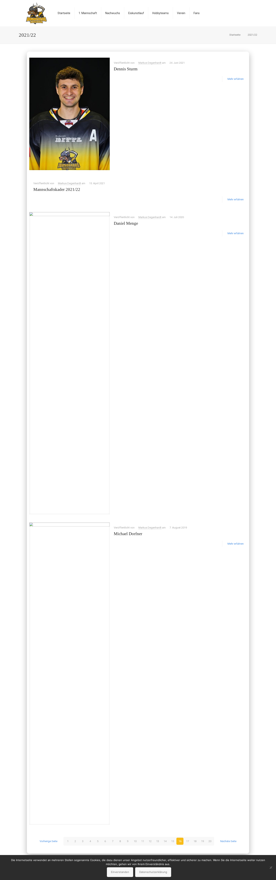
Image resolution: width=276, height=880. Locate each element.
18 (195, 841)
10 (135, 841)
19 (202, 841)
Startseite (234, 34)
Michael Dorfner (128, 533)
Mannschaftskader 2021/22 (56, 189)
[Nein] (271, 867)
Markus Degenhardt (149, 62)
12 (150, 841)
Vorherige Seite (48, 841)
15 (172, 841)
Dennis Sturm (125, 69)
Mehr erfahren (236, 78)
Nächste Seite (228, 841)
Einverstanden (120, 872)
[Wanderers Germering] (36, 13)
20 (210, 841)
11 (142, 841)
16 (180, 841)
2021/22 (252, 34)
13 (157, 841)
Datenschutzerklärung (153, 872)
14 (165, 841)
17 (187, 841)
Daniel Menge (126, 223)
